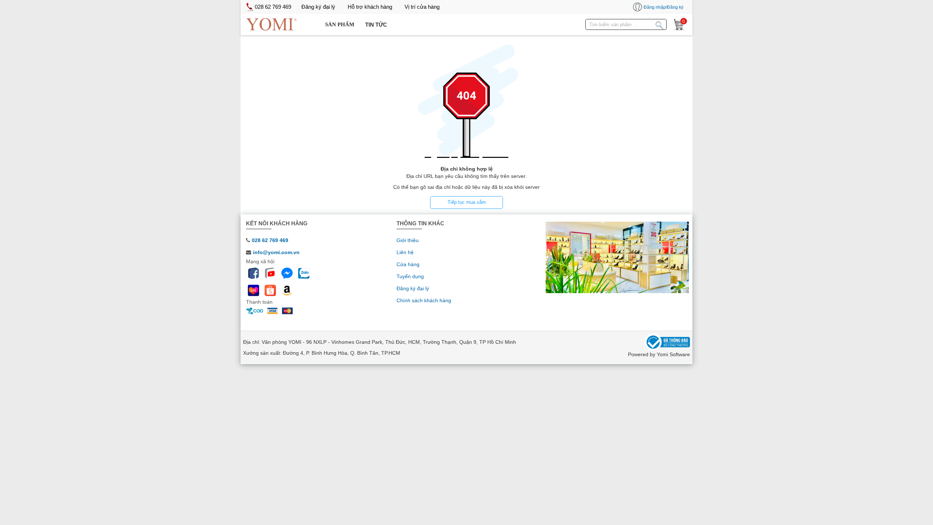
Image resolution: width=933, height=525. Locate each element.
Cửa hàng (408, 264)
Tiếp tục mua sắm (467, 202)
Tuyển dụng (410, 276)
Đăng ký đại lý (413, 288)
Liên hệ (405, 252)
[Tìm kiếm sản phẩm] (659, 24)
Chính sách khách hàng (424, 300)
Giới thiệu (408, 240)
